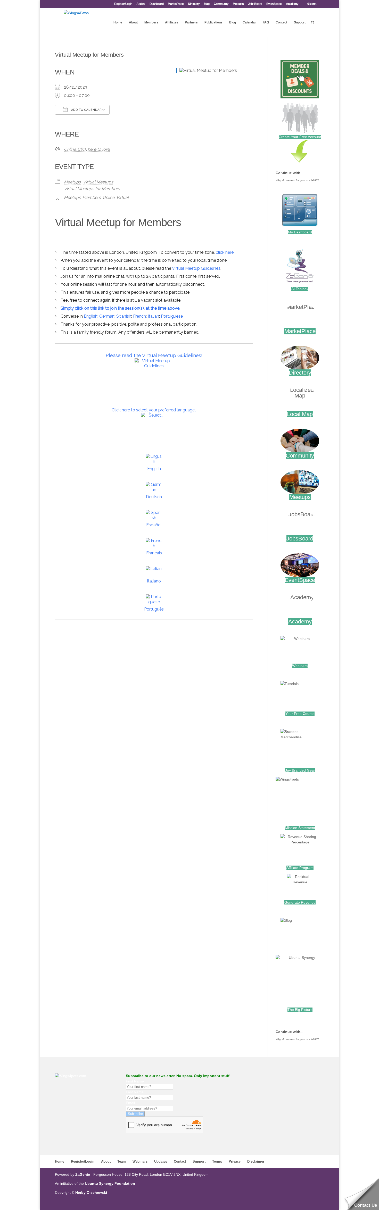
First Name (135, 1081)
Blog (232, 22)
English (90, 316)
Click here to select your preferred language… (154, 410)
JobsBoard (255, 4)
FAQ (266, 22)
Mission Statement (300, 828)
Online (108, 197)
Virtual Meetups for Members (92, 188)
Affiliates (171, 22)
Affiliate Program (300, 868)
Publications (213, 22)
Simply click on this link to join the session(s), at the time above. (120, 308)
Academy (292, 4)
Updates (160, 1161)
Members (151, 22)
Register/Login (123, 4)
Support (300, 22)
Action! (140, 4)
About (133, 22)
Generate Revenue (300, 902)
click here (225, 252)
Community (221, 4)
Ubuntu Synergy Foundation (110, 1183)
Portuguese (172, 316)
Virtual (122, 197)
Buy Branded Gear (300, 770)
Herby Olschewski (91, 1192)
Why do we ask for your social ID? (297, 180)
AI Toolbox (299, 289)
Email (130, 1103)
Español (154, 524)
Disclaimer (255, 1161)
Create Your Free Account (300, 137)
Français (154, 553)
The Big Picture (299, 1010)
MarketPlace (176, 4)
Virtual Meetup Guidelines (196, 268)
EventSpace (274, 4)
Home (117, 22)
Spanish (123, 316)
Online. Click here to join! (87, 149)
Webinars (300, 666)
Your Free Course (300, 714)
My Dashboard (300, 232)
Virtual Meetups (98, 182)
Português (154, 609)
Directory (194, 4)
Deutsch (154, 496)
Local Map (300, 414)
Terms (217, 1161)
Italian (153, 316)
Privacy (235, 1161)
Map (206, 4)
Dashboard (156, 4)
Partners (191, 22)
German (106, 316)
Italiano (154, 581)
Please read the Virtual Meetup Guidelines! (154, 355)
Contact (281, 22)
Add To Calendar (86, 110)
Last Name (135, 1092)
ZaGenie (82, 1174)
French (139, 316)
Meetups (238, 4)
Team (121, 1161)
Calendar (249, 22)
